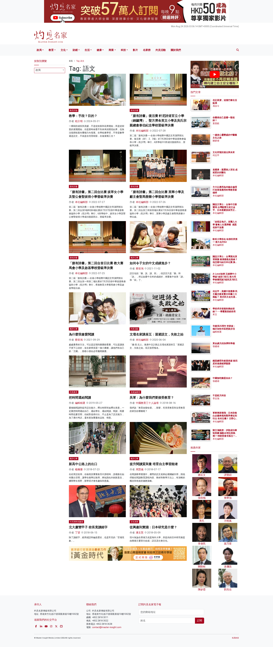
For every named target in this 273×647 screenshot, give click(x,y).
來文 (215, 314)
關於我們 (176, 49)
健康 (99, 49)
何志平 (216, 155)
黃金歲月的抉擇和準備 (224, 343)
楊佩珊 (79, 469)
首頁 (71, 61)
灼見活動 (161, 49)
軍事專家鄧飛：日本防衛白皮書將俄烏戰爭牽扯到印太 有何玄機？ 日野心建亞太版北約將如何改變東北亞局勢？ (225, 419)
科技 (123, 49)
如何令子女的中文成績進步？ (150, 263)
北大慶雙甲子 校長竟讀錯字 (88, 527)
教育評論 (73, 110)
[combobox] (49, 70)
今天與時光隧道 (76, 522)
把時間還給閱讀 (80, 397)
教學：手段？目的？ (83, 116)
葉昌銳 (216, 123)
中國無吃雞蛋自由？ (223, 378)
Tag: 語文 (80, 61)
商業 (111, 49)
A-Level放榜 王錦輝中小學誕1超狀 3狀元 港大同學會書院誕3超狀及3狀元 (225, 277)
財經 (75, 49)
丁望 (77, 532)
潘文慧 (139, 532)
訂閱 (199, 620)
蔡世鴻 (139, 268)
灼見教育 (73, 392)
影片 (135, 49)
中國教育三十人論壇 (147, 402)
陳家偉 (216, 140)
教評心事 (134, 258)
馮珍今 (216, 106)
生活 (87, 49)
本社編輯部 (142, 130)
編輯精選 (80, 402)
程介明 (79, 121)
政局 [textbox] (38, 70)
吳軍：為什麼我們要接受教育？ (152, 397)
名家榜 (147, 49)
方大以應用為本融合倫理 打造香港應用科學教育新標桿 (225, 190)
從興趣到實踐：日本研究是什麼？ (153, 527)
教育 (51, 49)
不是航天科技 (219, 395)
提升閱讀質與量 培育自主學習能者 (154, 464)
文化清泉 (134, 522)
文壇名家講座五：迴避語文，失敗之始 (156, 334)
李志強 (216, 398)
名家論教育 (135, 392)
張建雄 (216, 346)
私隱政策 (235, 638)
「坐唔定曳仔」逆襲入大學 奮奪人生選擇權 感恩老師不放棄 (225, 224)
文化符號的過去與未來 (224, 152)
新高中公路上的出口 (83, 464)
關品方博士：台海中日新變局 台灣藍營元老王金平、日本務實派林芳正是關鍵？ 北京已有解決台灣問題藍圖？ (225, 210)
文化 (63, 49)
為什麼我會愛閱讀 (81, 334)
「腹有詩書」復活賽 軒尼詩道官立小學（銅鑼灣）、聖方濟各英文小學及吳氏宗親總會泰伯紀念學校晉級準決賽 (158, 120)
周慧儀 (139, 469)
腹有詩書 (134, 110)
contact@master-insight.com (106, 627)
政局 (39, 49)
